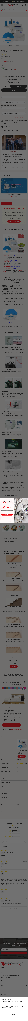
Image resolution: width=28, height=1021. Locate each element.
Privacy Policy (8, 1007)
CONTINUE (7, 514)
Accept (13, 1011)
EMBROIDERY (4, 511)
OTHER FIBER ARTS (10, 511)
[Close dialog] (27, 498)
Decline (13, 1014)
